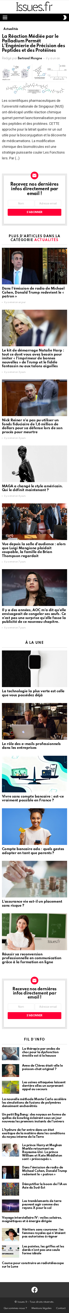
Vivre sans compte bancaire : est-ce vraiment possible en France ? (33, 798)
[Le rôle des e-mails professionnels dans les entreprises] (34, 721)
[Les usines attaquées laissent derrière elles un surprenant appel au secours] (10, 1087)
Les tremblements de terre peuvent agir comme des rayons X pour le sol (42, 1204)
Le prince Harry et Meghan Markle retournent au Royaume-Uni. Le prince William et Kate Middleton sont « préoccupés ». (42, 1152)
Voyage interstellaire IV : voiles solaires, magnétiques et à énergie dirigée (32, 1219)
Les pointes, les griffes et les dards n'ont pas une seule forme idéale (43, 1250)
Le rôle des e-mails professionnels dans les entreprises (31, 746)
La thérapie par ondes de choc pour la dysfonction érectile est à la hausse (41, 1052)
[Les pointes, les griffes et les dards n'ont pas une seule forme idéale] (10, 1251)
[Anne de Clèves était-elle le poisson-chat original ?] (10, 1070)
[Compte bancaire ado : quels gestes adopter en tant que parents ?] (34, 826)
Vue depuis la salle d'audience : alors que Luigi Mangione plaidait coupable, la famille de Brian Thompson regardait (34, 550)
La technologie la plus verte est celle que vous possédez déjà (33, 693)
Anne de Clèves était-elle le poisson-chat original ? (42, 1067)
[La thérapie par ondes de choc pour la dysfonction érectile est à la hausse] (10, 1053)
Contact (61, 1308)
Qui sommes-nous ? (15, 1308)
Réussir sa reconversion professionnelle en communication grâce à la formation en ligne (31, 958)
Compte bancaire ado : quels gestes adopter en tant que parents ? (33, 851)
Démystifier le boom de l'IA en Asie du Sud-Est (44, 1186)
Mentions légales (41, 1308)
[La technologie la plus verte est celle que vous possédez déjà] (34, 668)
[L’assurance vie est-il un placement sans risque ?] (34, 879)
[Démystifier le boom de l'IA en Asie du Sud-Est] (10, 1189)
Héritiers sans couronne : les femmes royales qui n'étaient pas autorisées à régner (43, 1233)
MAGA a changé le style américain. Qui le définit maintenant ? (32, 488)
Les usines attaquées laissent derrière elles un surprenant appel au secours (44, 1086)
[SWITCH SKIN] (64, 17)
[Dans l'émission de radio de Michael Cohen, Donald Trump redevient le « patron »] (34, 266)
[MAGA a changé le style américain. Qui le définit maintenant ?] (34, 463)
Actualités (46, 240)
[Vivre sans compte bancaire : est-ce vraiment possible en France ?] (34, 774)
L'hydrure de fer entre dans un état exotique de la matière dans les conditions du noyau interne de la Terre (33, 1133)
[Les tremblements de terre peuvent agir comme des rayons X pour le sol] (10, 1206)
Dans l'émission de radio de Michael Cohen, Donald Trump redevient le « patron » (33, 292)
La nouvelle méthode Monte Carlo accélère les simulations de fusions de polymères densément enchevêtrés (34, 1103)
